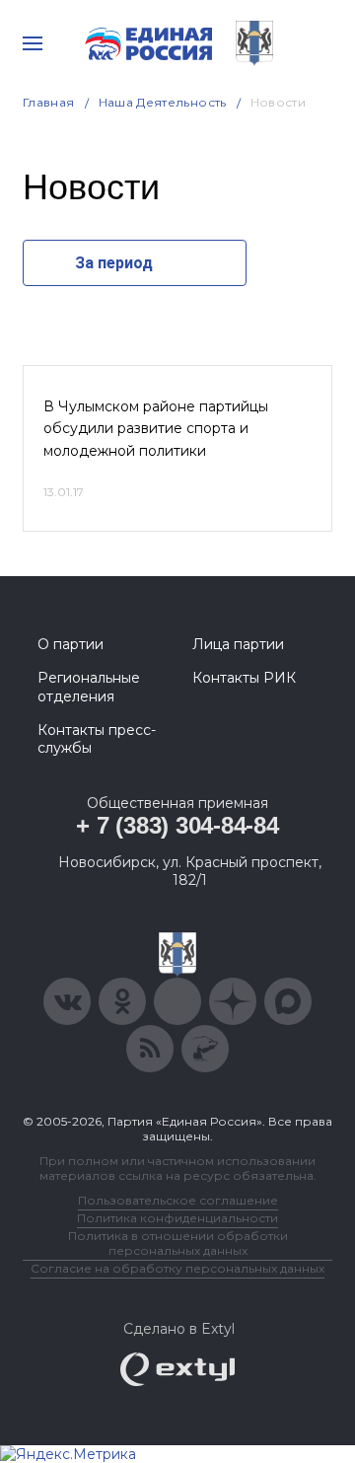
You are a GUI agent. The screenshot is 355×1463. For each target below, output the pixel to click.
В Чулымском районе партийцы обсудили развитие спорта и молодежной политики (155, 429)
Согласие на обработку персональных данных (177, 1268)
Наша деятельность (163, 102)
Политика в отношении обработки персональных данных (178, 1243)
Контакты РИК (244, 678)
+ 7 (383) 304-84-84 (177, 825)
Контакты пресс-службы (96, 739)
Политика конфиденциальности (177, 1217)
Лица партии (238, 644)
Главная (49, 102)
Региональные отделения (88, 686)
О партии (70, 644)
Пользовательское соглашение (178, 1200)
